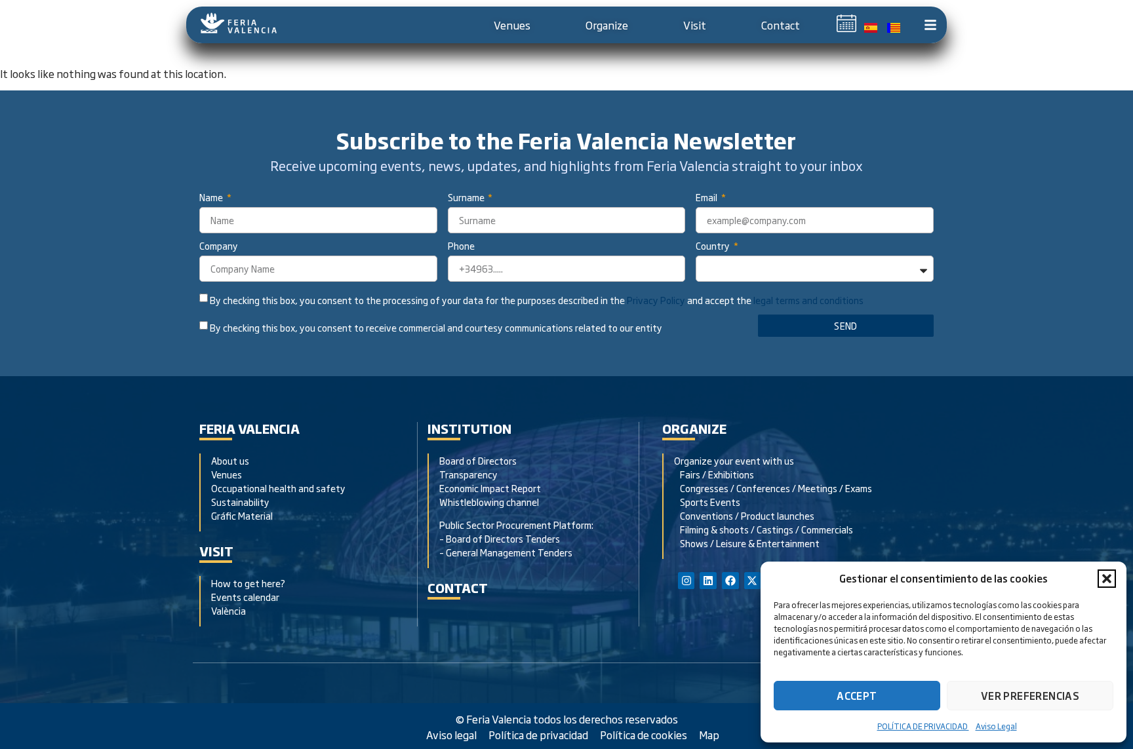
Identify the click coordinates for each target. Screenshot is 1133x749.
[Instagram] (686, 580)
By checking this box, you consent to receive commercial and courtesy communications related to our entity (436, 327)
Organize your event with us (734, 460)
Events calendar (245, 597)
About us (230, 460)
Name (212, 198)
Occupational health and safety (278, 488)
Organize (607, 25)
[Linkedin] (708, 580)
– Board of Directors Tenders (499, 538)
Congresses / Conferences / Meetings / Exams (773, 488)
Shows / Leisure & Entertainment (747, 543)
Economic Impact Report (490, 488)
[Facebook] (730, 580)
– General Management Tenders (505, 552)
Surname (467, 198)
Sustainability (240, 502)
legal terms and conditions (808, 300)
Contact (780, 25)
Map (709, 734)
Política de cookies (643, 734)
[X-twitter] (752, 580)
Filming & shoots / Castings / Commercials (763, 529)
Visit (694, 25)
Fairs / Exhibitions (714, 474)
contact (457, 587)
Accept (857, 695)
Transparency (468, 474)
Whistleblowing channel (489, 502)
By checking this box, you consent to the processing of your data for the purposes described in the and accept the (537, 300)
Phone (461, 246)
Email (707, 198)
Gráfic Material (242, 515)
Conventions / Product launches (744, 515)
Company (218, 246)
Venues (512, 25)
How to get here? (249, 583)
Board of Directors (478, 460)
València (228, 610)
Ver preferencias (1030, 695)
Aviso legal (451, 734)
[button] (1106, 578)
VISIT (216, 550)
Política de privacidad (538, 734)
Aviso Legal (996, 726)
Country (714, 246)
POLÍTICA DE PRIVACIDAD (923, 726)
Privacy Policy (656, 300)
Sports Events (707, 502)
